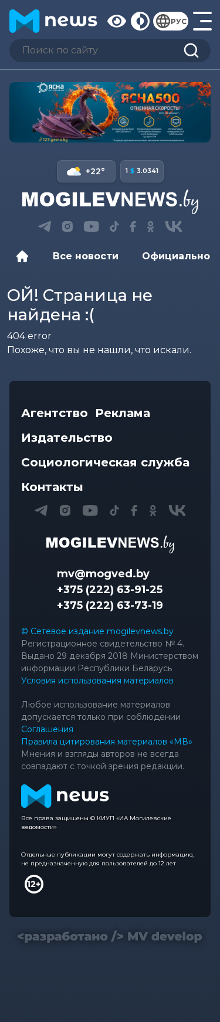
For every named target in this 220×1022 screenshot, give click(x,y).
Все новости (86, 256)
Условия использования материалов (97, 680)
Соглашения (47, 729)
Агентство (54, 413)
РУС (179, 21)
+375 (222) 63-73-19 (110, 605)
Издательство (67, 438)
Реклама (122, 413)
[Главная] (25, 256)
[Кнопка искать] (191, 50)
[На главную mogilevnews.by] (53, 21)
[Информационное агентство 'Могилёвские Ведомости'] (110, 201)
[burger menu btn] (202, 21)
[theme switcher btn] (139, 21)
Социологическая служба (105, 462)
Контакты (52, 487)
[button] (44, 226)
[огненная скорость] (110, 112)
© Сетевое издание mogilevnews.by (97, 631)
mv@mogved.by (103, 573)
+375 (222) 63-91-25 (110, 589)
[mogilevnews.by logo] (110, 544)
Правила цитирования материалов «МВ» (106, 741)
